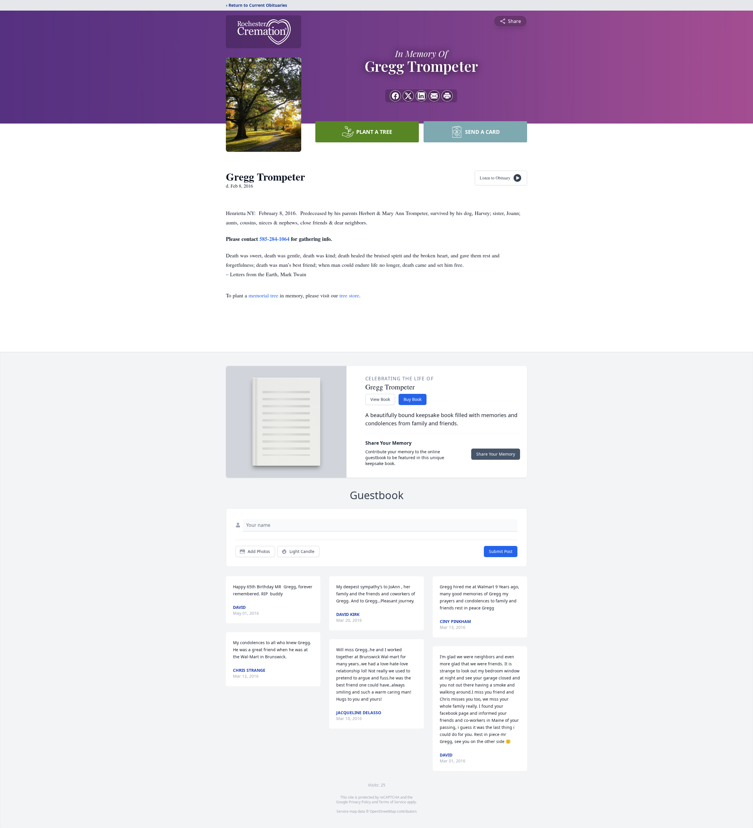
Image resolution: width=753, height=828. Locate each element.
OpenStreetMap (383, 811)
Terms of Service (392, 801)
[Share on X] (408, 96)
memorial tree (263, 295)
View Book (380, 399)
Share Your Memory (495, 454)
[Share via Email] (434, 96)
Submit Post (500, 551)
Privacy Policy (360, 801)
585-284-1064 (275, 239)
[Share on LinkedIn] (421, 96)
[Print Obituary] (447, 96)
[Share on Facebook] (395, 96)
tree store (349, 295)
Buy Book (413, 399)
